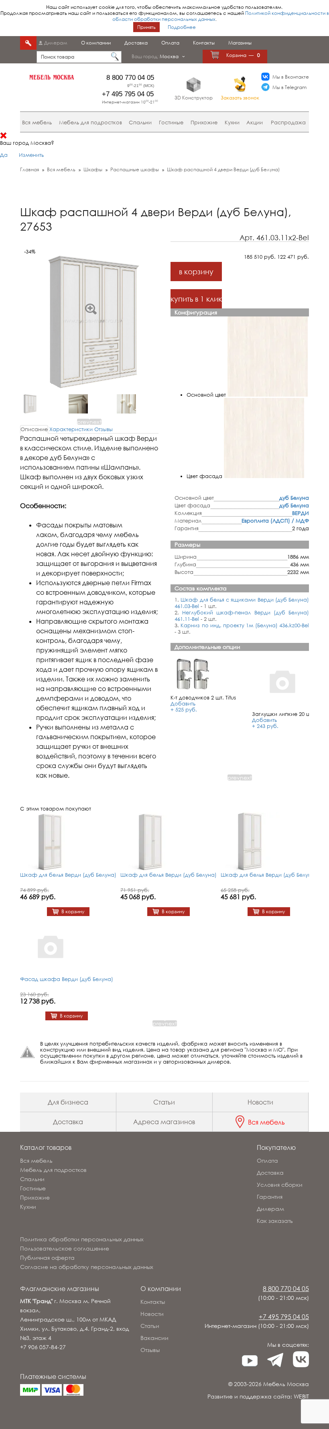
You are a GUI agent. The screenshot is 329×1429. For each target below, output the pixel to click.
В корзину (72, 911)
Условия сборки (280, 1184)
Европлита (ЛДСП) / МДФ (275, 520)
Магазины (240, 43)
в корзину (196, 271)
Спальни (140, 122)
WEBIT (301, 1396)
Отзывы (150, 1349)
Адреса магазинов (164, 1122)
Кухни (232, 122)
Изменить (31, 155)
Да (4, 155)
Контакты (204, 43)
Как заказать (275, 1220)
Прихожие (204, 122)
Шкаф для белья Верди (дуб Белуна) (68, 875)
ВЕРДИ (300, 513)
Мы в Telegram (289, 87)
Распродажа (288, 122)
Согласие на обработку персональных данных (86, 1266)
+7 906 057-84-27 (43, 1347)
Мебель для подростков (90, 122)
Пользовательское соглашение (64, 1248)
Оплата (170, 43)
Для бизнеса (68, 1102)
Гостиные (171, 122)
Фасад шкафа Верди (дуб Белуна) (66, 979)
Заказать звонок (240, 98)
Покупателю (276, 1147)
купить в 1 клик (196, 298)
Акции (254, 122)
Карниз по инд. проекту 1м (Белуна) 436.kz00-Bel (245, 625)
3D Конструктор (194, 98)
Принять (146, 27)
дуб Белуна (294, 498)
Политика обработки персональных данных (82, 1239)
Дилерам (55, 43)
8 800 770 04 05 (130, 77)
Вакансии (154, 1337)
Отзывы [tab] (103, 429)
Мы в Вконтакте (290, 77)
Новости (260, 1102)
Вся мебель (37, 122)
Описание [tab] (34, 429)
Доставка (136, 43)
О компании (96, 43)
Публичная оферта (47, 1257)
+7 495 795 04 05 (128, 94)
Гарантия (269, 1196)
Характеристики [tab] (71, 429)
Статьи (164, 1102)
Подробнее (182, 27)
